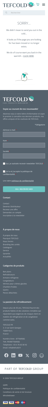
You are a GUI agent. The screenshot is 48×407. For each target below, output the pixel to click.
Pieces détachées (10, 293)
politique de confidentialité (22, 181)
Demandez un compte (12, 212)
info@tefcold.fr (14, 347)
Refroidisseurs (9, 274)
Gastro (5, 290)
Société (6, 151)
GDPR (5, 385)
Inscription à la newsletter (13, 215)
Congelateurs (8, 281)
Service (6, 250)
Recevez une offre (10, 209)
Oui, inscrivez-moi (24, 189)
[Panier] (37, 4)
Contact (6, 203)
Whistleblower (9, 395)
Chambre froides (10, 287)
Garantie (6, 253)
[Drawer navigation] (43, 4)
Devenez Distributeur (12, 206)
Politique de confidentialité (14, 388)
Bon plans (7, 271)
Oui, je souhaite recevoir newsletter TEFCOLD (25, 163)
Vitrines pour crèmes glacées (15, 283)
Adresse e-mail (10, 130)
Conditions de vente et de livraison (17, 392)
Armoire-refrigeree (10, 278)
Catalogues (7, 247)
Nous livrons (8, 241)
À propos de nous (10, 235)
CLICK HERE (28, 56)
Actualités (7, 256)
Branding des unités (11, 244)
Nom (5, 140)
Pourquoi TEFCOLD (10, 238)
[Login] (33, 4)
